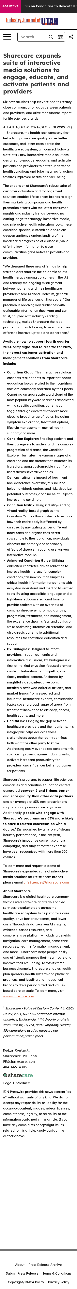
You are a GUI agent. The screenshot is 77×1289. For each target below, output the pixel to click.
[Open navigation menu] (7, 37)
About (19, 1265)
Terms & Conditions (56, 1273)
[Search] (50, 36)
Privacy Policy (58, 1282)
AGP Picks (10, 6)
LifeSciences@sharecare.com (46, 882)
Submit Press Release (22, 1273)
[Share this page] (71, 37)
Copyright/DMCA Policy (26, 1282)
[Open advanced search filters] (60, 36)
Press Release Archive (45, 1265)
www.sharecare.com (18, 996)
